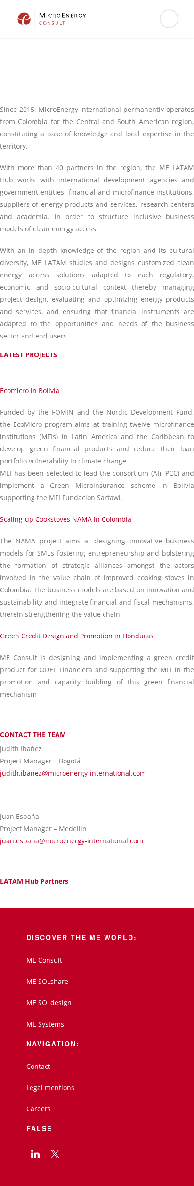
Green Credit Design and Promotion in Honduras (77, 635)
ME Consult (44, 960)
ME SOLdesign (49, 1002)
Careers (38, 1108)
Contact (38, 1066)
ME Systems (45, 1024)
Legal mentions (50, 1087)
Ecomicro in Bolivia (29, 390)
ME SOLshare (47, 981)
